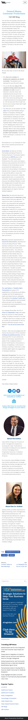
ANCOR (13, 157)
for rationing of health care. (17, 298)
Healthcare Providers (7, 693)
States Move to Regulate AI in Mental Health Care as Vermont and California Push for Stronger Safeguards (13, 656)
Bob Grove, (5, 240)
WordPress (20, 718)
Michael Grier (5, 195)
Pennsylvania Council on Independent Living (14, 197)
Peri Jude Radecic (7, 288)
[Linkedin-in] (10, 391)
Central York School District (9, 242)
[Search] (25, 581)
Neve (6, 718)
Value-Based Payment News (10, 704)
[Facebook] (18, 391)
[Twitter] (14, 391)
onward (11, 555)
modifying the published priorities (11, 335)
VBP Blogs (4, 707)
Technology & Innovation (8, 698)
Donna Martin (5, 151)
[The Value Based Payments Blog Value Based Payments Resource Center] (5, 2)
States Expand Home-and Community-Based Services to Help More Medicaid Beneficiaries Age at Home (13, 663)
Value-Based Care (6, 701)
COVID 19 (4, 687)
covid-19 (4, 555)
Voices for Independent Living (10, 312)
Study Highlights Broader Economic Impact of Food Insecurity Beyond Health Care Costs (13, 677)
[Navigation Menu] (25, 2)
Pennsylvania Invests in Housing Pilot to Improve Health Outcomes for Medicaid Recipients (13, 670)
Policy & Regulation (7, 695)
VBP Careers (5, 709)
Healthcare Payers (7, 690)
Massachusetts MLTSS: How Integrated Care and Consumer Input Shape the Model (13, 649)
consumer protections (12, 552)
